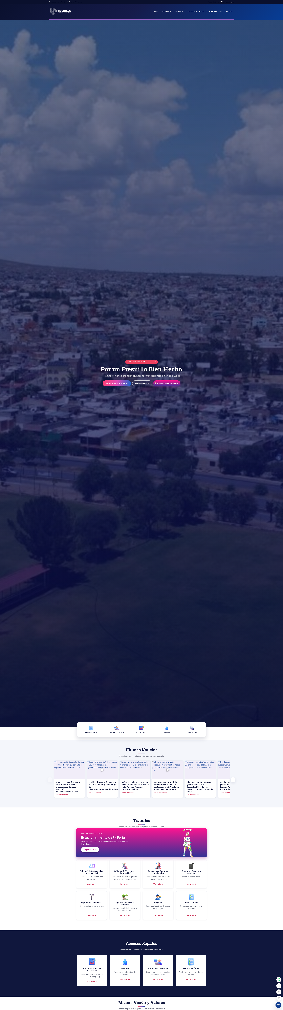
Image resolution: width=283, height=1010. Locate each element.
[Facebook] (278, 985)
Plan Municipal (141, 732)
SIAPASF (167, 732)
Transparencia (54, 2)
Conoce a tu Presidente (116, 383)
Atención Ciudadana (67, 2)
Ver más (90, 884)
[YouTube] (278, 998)
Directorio (79, 2)
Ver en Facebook (62, 794)
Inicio (156, 12)
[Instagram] (278, 991)
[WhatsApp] (278, 979)
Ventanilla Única (213, 2)
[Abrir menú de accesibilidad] (278, 1005)
